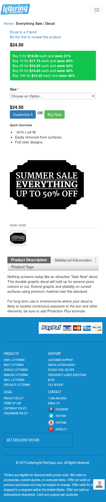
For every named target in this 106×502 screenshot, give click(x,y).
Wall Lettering (14, 380)
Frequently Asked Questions (67, 375)
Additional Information (73, 260)
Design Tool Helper (61, 370)
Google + (61, 429)
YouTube (61, 422)
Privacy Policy (13, 398)
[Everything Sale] (18, 238)
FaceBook (61, 409)
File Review (55, 385)
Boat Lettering (14, 365)
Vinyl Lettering (14, 360)
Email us (54, 403)
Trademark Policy (16, 413)
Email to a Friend (23, 31)
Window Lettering (16, 375)
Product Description (29, 260)
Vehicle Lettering (16, 370)
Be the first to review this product (35, 36)
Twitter (60, 416)
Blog (51, 380)
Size (14, 89)
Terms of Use (12, 403)
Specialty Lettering (17, 385)
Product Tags (22, 266)
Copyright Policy (15, 408)
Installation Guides (61, 365)
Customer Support (60, 360)
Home (8, 23)
